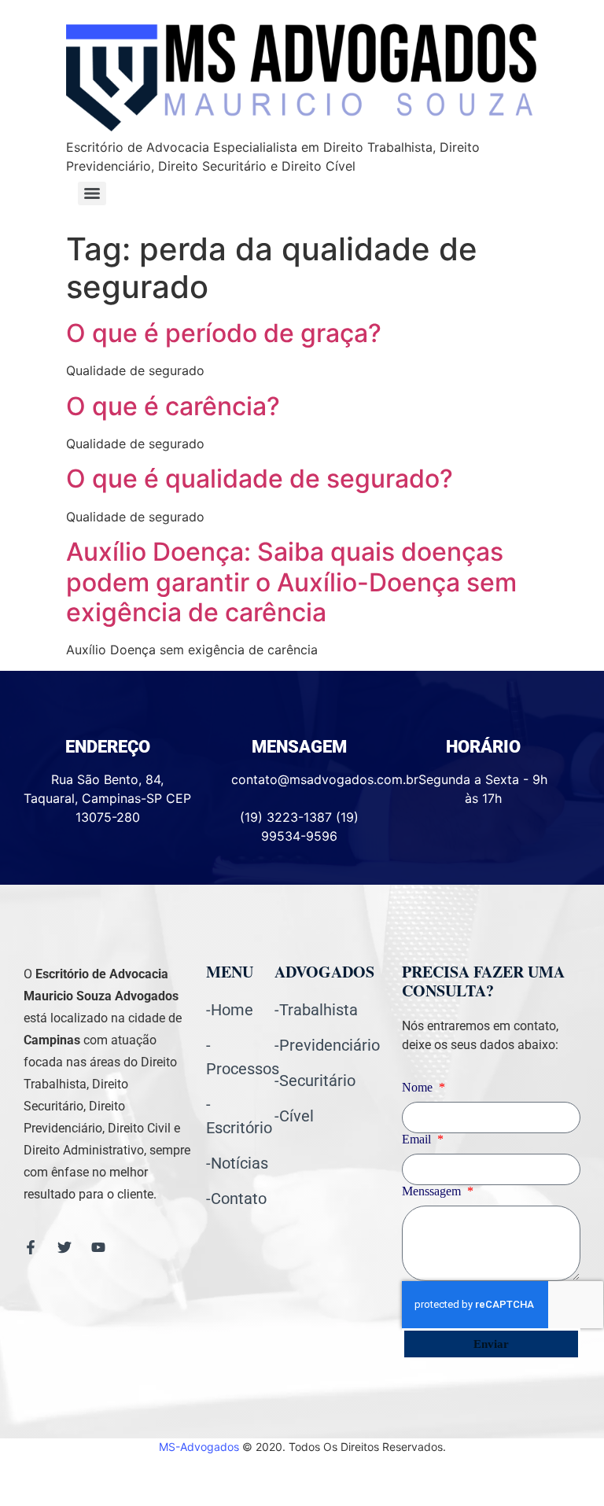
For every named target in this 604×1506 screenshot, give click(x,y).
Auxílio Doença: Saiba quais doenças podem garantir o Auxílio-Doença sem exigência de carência (291, 582)
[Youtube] (98, 1247)
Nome (419, 1087)
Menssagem (433, 1191)
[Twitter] (64, 1247)
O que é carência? (173, 406)
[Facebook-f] (31, 1247)
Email (418, 1139)
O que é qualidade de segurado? (259, 478)
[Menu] (92, 193)
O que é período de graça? (223, 333)
